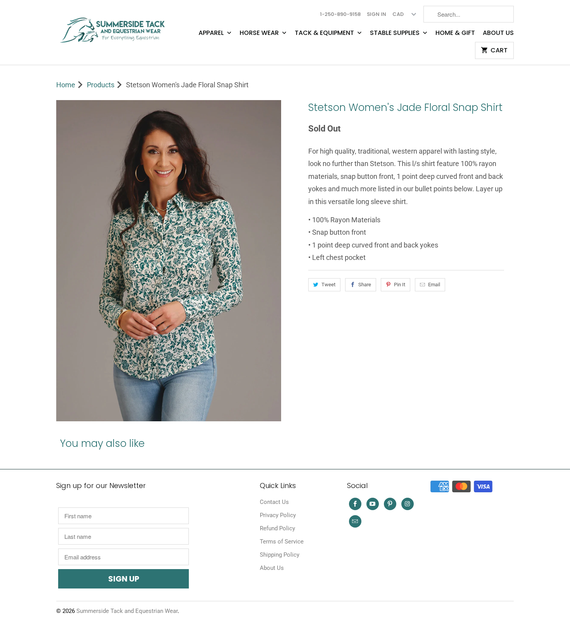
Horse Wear (260, 33)
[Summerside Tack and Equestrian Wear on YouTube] (372, 504)
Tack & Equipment (325, 33)
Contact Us (274, 501)
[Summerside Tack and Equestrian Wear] (114, 27)
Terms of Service (282, 541)
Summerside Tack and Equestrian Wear (127, 611)
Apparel (212, 33)
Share (364, 284)
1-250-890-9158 (340, 14)
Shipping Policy (279, 554)
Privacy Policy (278, 515)
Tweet (328, 284)
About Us (498, 33)
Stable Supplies (395, 33)
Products (100, 85)
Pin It (399, 284)
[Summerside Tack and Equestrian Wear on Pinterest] (390, 504)
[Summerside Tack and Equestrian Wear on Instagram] (407, 504)
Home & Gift (455, 33)
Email (434, 284)
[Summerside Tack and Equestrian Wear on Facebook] (355, 504)
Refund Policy (277, 528)
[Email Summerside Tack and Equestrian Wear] (355, 521)
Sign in (376, 14)
